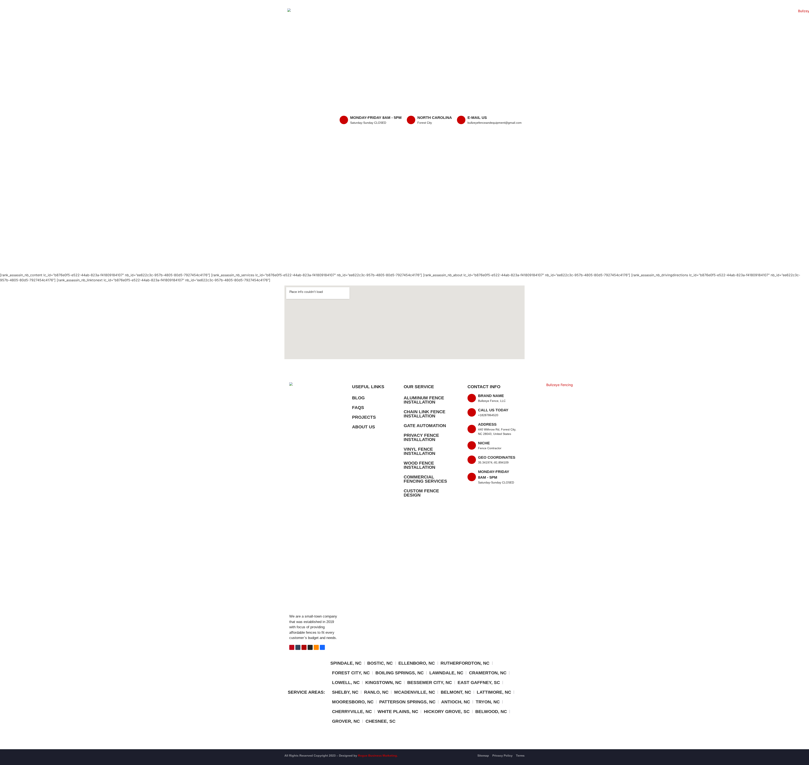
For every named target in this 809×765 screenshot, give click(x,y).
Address (487, 424)
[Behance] (322, 647)
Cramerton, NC (487, 672)
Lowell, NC (346, 682)
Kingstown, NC (383, 682)
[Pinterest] (291, 647)
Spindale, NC (346, 663)
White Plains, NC (398, 711)
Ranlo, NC (376, 692)
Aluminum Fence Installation (424, 399)
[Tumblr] (297, 647)
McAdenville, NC (414, 692)
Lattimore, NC (494, 692)
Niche (484, 443)
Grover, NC (346, 721)
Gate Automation (425, 425)
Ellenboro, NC (416, 663)
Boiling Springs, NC (399, 672)
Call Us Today (493, 410)
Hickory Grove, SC (447, 711)
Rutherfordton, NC (465, 663)
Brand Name (491, 396)
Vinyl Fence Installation (419, 451)
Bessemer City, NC (429, 682)
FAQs (358, 407)
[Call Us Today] (471, 412)
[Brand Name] (471, 398)
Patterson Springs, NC (407, 701)
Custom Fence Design (421, 492)
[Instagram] (310, 647)
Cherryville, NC (352, 711)
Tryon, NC (488, 701)
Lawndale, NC (446, 672)
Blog (358, 397)
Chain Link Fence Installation (424, 413)
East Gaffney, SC (479, 682)
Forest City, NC (351, 672)
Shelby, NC (345, 692)
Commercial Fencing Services (425, 478)
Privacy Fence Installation (421, 437)
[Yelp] (304, 647)
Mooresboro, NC (353, 701)
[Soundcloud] (316, 647)
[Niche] (471, 445)
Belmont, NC (456, 692)
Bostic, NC (380, 663)
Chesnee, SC (380, 721)
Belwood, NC (491, 711)
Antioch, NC (455, 701)
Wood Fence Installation (419, 465)
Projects (364, 417)
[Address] (471, 429)
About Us (363, 426)
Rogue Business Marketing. (378, 755)
